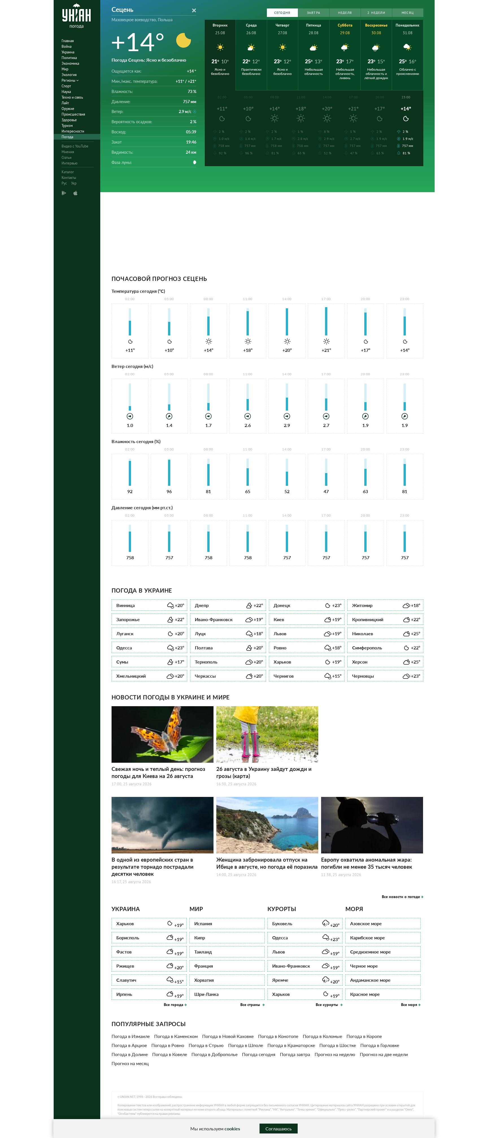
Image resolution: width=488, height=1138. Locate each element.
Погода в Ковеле (169, 1054)
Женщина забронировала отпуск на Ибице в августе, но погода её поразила (267, 863)
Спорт (66, 86)
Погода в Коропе (364, 1036)
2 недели (376, 12)
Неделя (345, 12)
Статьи (66, 157)
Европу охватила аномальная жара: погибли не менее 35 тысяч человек (366, 863)
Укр (74, 183)
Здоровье (69, 120)
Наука (66, 91)
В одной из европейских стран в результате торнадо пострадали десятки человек (152, 866)
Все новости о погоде (401, 897)
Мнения (68, 151)
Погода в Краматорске (291, 1045)
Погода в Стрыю (206, 1045)
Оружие (68, 108)
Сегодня (282, 12)
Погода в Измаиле (131, 1036)
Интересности (73, 131)
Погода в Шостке (337, 1045)
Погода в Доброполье (214, 1054)
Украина (68, 52)
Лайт (65, 103)
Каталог (68, 172)
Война (66, 46)
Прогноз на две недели (384, 1054)
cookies (232, 1128)
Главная (68, 40)
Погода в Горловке (379, 1045)
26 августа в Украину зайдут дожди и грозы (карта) (263, 772)
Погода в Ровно (167, 1045)
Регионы (69, 80)
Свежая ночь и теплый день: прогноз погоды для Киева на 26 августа (158, 772)
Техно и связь (72, 97)
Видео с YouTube (75, 146)
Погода (67, 137)
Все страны (250, 1005)
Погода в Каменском (176, 1036)
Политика (69, 57)
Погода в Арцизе (129, 1045)
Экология (69, 74)
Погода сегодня (258, 1054)
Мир (65, 69)
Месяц (408, 12)
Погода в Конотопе (278, 1036)
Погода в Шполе (245, 1045)
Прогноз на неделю (335, 1054)
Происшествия (73, 114)
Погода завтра (295, 1054)
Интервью (69, 163)
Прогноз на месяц (130, 1063)
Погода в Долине (130, 1054)
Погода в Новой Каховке (228, 1036)
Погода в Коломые (322, 1036)
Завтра (313, 12)
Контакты (69, 177)
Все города (173, 1005)
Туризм (67, 125)
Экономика (70, 63)
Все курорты (327, 1005)
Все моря (409, 1005)
